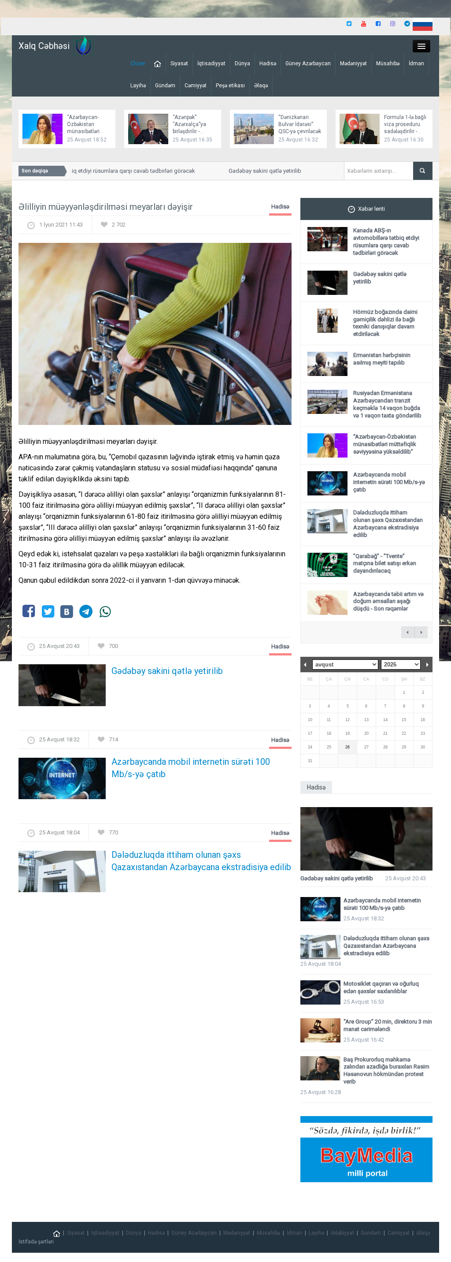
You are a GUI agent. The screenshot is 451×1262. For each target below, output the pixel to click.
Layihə (138, 85)
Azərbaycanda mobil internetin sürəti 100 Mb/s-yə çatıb (190, 767)
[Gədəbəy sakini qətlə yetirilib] (62, 688)
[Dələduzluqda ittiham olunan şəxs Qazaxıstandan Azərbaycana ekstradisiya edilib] (62, 874)
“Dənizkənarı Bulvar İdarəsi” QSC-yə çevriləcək (299, 124)
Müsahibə (387, 63)
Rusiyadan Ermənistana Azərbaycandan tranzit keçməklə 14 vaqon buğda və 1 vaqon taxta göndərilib (387, 404)
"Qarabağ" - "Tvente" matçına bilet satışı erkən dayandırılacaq (384, 563)
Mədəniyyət (353, 63)
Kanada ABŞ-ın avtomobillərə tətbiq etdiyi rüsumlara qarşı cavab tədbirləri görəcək (386, 241)
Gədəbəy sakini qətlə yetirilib (255, 171)
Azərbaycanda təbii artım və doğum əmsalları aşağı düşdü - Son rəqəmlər (388, 601)
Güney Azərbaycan (308, 63)
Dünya (242, 63)
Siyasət (179, 63)
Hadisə (267, 63)
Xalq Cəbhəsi (44, 46)
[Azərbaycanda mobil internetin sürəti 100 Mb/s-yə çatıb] (62, 781)
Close (137, 63)
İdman (416, 63)
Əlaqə (261, 85)
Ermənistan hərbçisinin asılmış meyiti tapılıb (381, 359)
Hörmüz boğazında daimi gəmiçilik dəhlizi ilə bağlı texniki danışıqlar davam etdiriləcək (385, 323)
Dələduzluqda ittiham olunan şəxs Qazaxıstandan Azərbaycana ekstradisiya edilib (201, 860)
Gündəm (165, 85)
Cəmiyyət (196, 85)
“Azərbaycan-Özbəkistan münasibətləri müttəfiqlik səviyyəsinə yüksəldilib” (384, 444)
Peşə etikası (230, 85)
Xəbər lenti (371, 208)
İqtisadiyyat (211, 63)
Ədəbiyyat (342, 1233)
